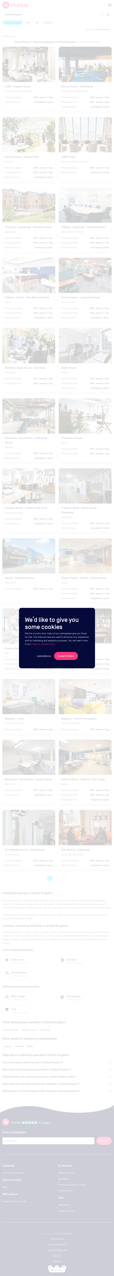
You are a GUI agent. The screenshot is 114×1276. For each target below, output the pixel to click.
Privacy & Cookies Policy (43, 644)
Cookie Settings (44, 656)
